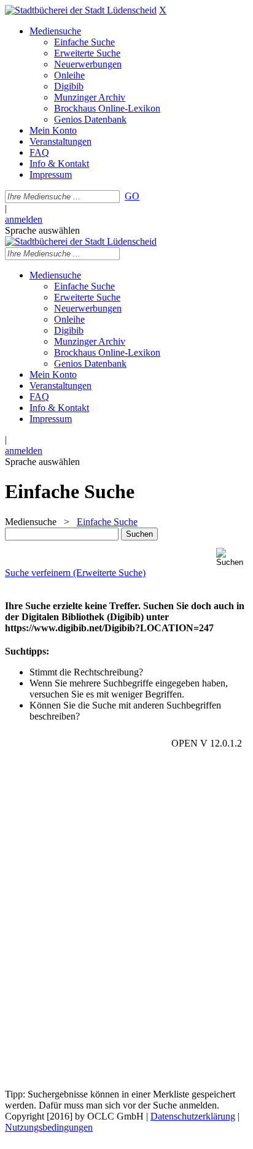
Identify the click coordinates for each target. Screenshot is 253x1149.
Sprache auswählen (42, 230)
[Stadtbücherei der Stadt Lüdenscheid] (81, 10)
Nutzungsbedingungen (49, 1127)
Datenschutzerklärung (192, 1116)
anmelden (23, 219)
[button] (232, 557)
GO (132, 196)
